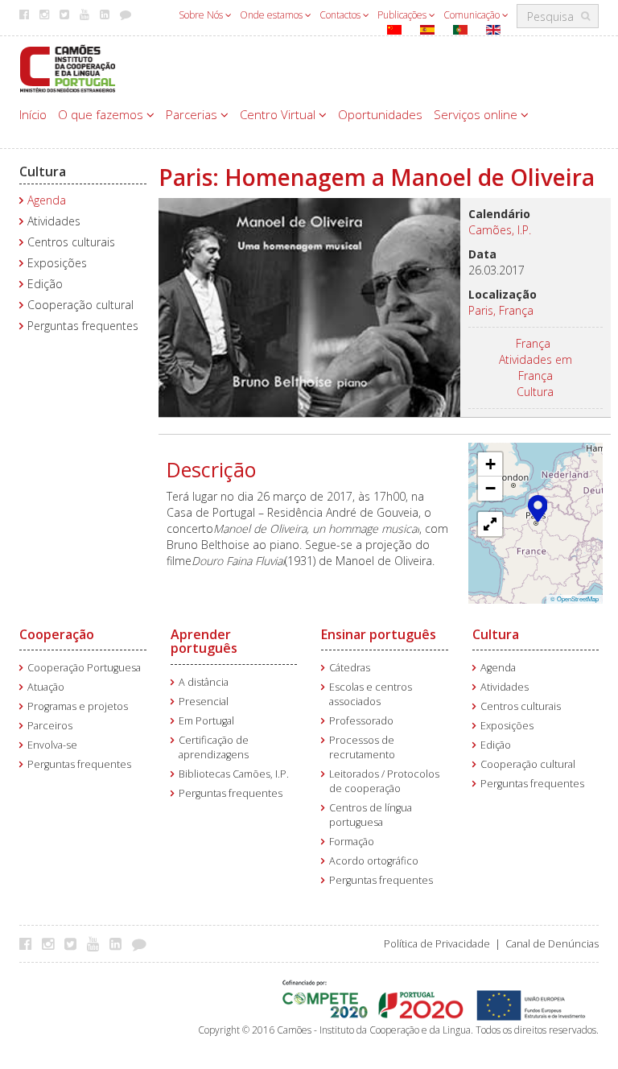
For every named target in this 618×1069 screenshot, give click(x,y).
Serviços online (477, 114)
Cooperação (56, 634)
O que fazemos (102, 114)
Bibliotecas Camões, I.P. (234, 774)
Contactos (341, 15)
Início (33, 114)
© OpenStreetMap (574, 598)
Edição (45, 283)
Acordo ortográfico (373, 861)
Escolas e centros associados (370, 694)
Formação (351, 841)
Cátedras (349, 668)
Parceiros (49, 726)
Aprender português (204, 641)
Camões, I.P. (499, 229)
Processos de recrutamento (362, 747)
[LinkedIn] (119, 943)
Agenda (46, 200)
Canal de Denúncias (552, 944)
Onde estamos (272, 15)
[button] (538, 507)
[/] (67, 67)
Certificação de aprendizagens (214, 747)
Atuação (45, 687)
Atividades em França (535, 367)
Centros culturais (71, 242)
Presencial (204, 701)
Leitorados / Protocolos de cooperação (384, 781)
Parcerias (193, 114)
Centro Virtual (279, 114)
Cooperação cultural (80, 304)
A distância (204, 682)
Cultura (42, 171)
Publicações (403, 15)
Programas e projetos (77, 706)
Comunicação (472, 15)
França (533, 343)
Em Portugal (206, 721)
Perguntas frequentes (82, 325)
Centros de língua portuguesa (370, 815)
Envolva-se (52, 745)
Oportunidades (380, 114)
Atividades (53, 221)
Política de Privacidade (437, 944)
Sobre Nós (202, 15)
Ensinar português (378, 634)
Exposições (57, 262)
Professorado (361, 721)
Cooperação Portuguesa (84, 668)
